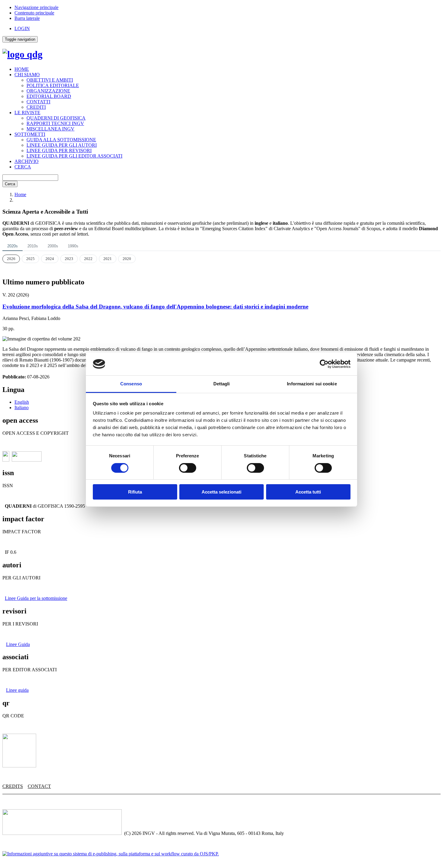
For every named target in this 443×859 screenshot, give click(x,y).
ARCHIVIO (26, 161)
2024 (50, 258)
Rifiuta (135, 491)
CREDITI (36, 107)
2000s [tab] (53, 246)
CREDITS (12, 786)
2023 (69, 258)
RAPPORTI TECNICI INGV (55, 123)
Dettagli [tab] (221, 383)
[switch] (187, 468)
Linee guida (17, 690)
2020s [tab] (12, 246)
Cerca (10, 184)
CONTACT (39, 786)
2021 (107, 258)
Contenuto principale (34, 12)
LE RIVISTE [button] (27, 112)
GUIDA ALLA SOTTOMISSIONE (61, 139)
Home (20, 194)
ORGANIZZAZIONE (48, 90)
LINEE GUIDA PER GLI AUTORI (62, 145)
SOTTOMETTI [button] (29, 134)
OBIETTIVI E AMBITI (50, 80)
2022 (88, 258)
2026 (11, 258)
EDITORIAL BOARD (49, 96)
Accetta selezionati (221, 491)
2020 (127, 258)
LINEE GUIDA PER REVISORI (59, 150)
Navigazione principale (36, 7)
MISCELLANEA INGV (50, 128)
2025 (30, 258)
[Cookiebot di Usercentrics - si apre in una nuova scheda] (324, 363)
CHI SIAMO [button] (27, 74)
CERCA (22, 166)
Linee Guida (18, 644)
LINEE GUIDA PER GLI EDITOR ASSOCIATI (74, 155)
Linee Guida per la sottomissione (36, 598)
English (21, 402)
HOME (21, 69)
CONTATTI (38, 101)
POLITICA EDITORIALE (53, 85)
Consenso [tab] (131, 383)
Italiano (21, 407)
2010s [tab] (32, 246)
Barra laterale (27, 18)
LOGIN (22, 28)
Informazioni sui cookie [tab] (312, 383)
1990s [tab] (73, 246)
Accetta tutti (308, 491)
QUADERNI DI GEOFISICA (56, 118)
